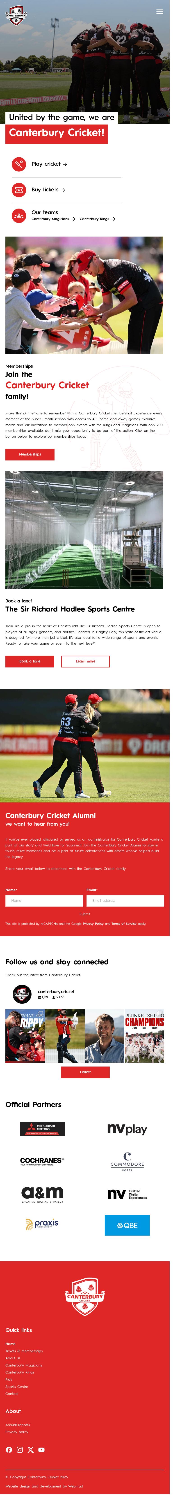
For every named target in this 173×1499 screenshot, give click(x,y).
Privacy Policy (93, 923)
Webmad (75, 1486)
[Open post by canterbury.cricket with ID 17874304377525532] (65, 1036)
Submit (85, 914)
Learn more (85, 661)
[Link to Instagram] (19, 1449)
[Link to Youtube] (41, 1449)
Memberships (30, 454)
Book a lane (29, 661)
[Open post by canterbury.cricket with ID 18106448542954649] (25, 1036)
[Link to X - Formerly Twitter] (30, 1449)
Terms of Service (124, 923)
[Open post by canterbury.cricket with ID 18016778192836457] (105, 1036)
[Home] (16, 15)
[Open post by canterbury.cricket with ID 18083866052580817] (144, 1036)
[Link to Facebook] (9, 1449)
